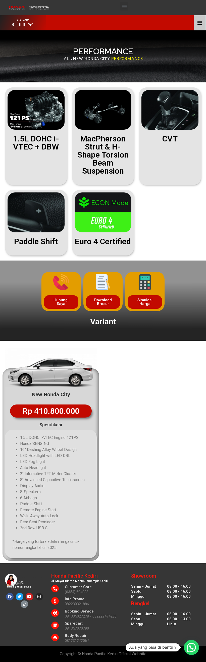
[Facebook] (10, 596)
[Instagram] (39, 596)
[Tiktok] (24, 604)
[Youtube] (29, 596)
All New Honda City (87, 58)
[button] (124, 6)
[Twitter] (19, 596)
